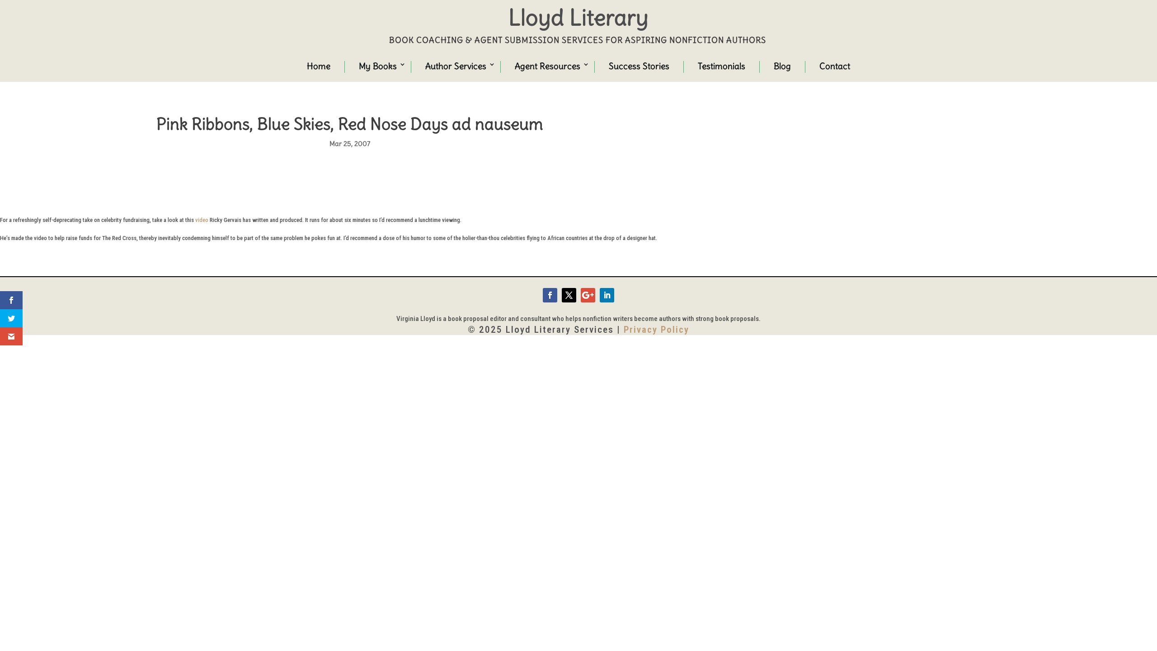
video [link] (201, 220)
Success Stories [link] (639, 66)
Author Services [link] (455, 66)
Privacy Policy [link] (656, 329)
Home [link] (318, 66)
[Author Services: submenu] (483, 65)
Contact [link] (834, 66)
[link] (550, 295)
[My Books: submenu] (394, 65)
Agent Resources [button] (547, 66)
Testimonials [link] (721, 66)
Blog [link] (782, 66)
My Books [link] (378, 66)
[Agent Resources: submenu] (577, 65)
